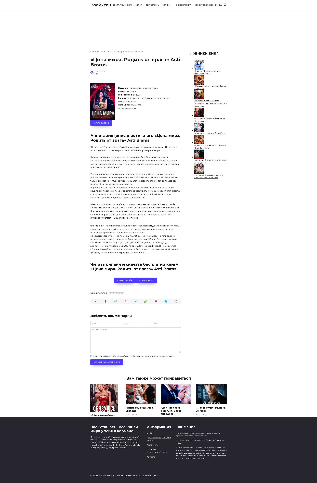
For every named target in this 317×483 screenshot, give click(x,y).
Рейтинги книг (183, 5)
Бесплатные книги (122, 5)
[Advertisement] (158, 32)
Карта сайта (152, 445)
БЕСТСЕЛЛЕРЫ (152, 5)
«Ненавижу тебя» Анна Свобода (140, 409)
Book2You (100, 5)
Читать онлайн (101, 123)
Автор (139, 5)
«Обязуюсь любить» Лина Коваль (102, 416)
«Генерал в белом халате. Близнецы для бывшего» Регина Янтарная (210, 103)
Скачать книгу (146, 280)
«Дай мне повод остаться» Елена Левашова (171, 410)
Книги (103, 52)
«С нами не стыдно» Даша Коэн (209, 133)
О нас (149, 433)
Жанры (166, 5)
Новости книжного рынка (208, 5)
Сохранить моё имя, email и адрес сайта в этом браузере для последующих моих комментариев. (134, 356)
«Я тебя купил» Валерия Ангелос (210, 409)
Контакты (151, 457)
